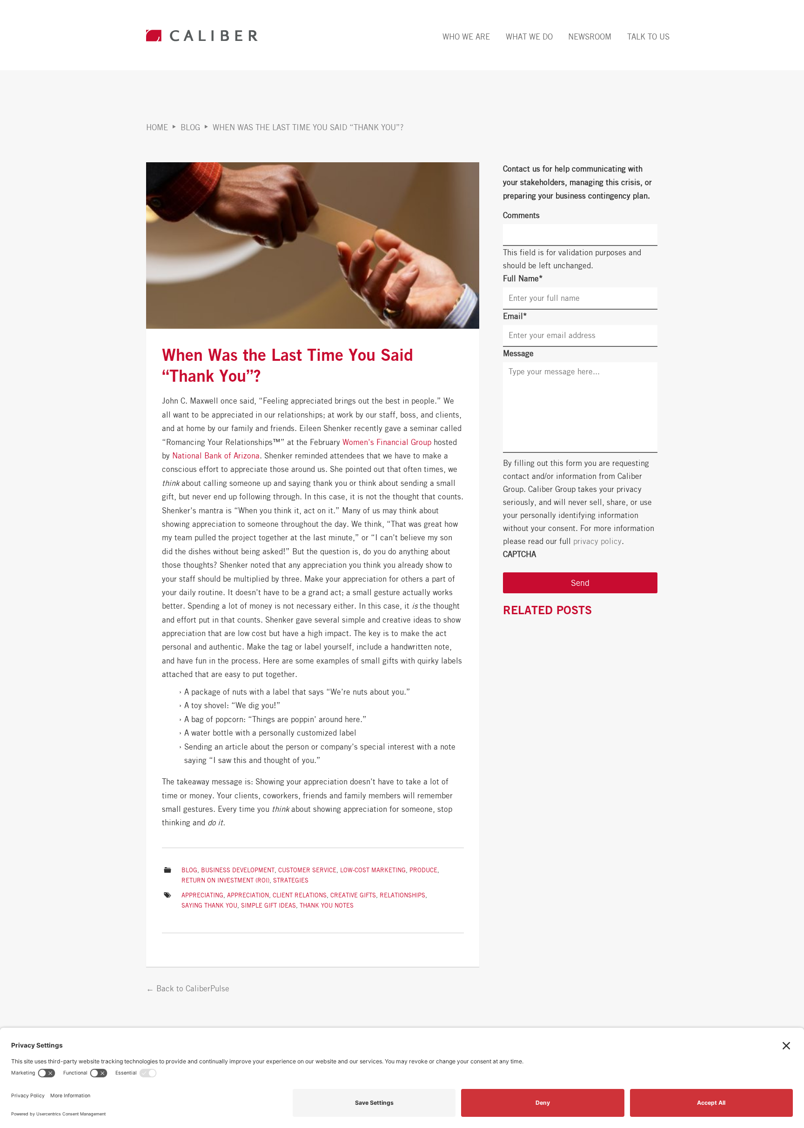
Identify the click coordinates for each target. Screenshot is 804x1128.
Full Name (523, 278)
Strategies (290, 880)
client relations (300, 895)
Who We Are (466, 36)
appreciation (248, 895)
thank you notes (327, 905)
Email (515, 316)
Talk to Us (648, 36)
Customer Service (307, 870)
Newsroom (589, 36)
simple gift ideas (268, 905)
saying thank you (209, 905)
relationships (402, 895)
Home (157, 127)
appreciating (202, 895)
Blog (190, 127)
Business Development (238, 870)
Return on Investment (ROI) (225, 880)
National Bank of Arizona (216, 455)
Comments (521, 215)
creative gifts (353, 895)
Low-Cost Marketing (373, 870)
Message (518, 353)
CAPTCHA (519, 554)
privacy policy (597, 541)
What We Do (529, 36)
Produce (423, 870)
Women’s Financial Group (386, 442)
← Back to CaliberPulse (187, 988)
